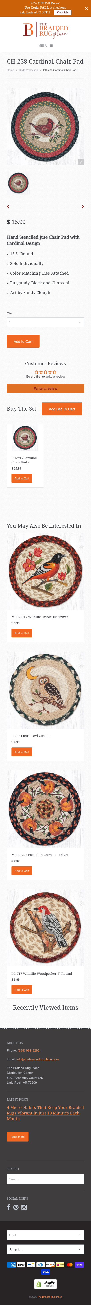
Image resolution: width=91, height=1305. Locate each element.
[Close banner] (86, 8)
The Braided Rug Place (49, 1297)
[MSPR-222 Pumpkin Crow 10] (45, 808)
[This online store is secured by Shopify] (45, 1284)
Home (10, 70)
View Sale (62, 12)
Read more (18, 1136)
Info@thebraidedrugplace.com (37, 1059)
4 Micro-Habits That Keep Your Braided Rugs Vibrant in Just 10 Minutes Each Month (45, 1113)
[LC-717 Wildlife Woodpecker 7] (45, 927)
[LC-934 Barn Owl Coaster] (45, 690)
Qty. (9, 313)
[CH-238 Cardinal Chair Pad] (18, 183)
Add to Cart (23, 341)
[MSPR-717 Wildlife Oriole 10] (45, 571)
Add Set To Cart (62, 408)
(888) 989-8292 (29, 1050)
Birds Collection (28, 70)
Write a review (45, 388)
